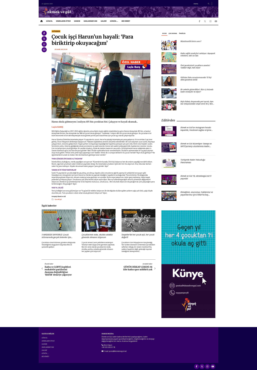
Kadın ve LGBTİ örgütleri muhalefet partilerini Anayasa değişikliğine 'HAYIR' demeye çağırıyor (58, 271)
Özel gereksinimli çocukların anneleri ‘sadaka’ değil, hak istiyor (195, 66)
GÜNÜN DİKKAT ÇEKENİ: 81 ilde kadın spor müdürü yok (137, 268)
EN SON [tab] (164, 33)
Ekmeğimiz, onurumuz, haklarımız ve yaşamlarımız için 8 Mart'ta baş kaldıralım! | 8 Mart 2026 (197, 195)
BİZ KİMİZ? (126, 21)
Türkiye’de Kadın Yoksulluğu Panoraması (193, 161)
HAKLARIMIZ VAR (90, 21)
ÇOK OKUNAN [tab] (173, 33)
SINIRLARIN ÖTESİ (63, 21)
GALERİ (104, 21)
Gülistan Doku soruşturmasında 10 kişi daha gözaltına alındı (196, 78)
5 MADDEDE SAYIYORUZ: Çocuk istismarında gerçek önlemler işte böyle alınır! (56, 236)
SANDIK (77, 21)
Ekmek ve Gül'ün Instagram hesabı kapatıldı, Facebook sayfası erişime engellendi (196, 130)
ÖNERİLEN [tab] (182, 33)
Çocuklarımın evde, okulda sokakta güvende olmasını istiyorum (97, 236)
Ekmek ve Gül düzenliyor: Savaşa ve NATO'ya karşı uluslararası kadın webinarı (196, 146)
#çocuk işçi (58, 199)
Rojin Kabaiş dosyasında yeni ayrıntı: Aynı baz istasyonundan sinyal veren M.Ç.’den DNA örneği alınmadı (197, 103)
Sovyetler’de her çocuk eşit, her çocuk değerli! (138, 236)
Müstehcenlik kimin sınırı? (191, 41)
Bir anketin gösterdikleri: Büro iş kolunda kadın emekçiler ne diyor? (197, 90)
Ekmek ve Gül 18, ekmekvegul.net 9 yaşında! (196, 177)
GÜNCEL (49, 21)
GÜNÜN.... (114, 21)
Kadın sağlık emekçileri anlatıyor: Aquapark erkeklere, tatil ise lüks (198, 54)
